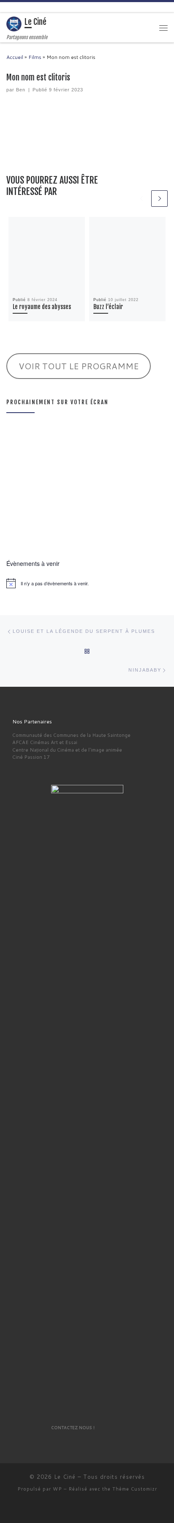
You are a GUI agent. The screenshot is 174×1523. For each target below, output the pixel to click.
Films (34, 57)
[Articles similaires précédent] (141, 198)
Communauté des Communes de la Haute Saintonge (71, 735)
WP (57, 1489)
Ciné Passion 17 (30, 756)
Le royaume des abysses (42, 307)
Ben (20, 89)
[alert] (87, 583)
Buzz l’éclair (108, 307)
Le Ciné (65, 1476)
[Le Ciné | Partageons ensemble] (14, 24)
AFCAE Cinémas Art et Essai (44, 742)
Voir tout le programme (79, 366)
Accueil (14, 57)
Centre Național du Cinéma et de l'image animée (67, 749)
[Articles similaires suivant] (159, 198)
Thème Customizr (134, 1489)
